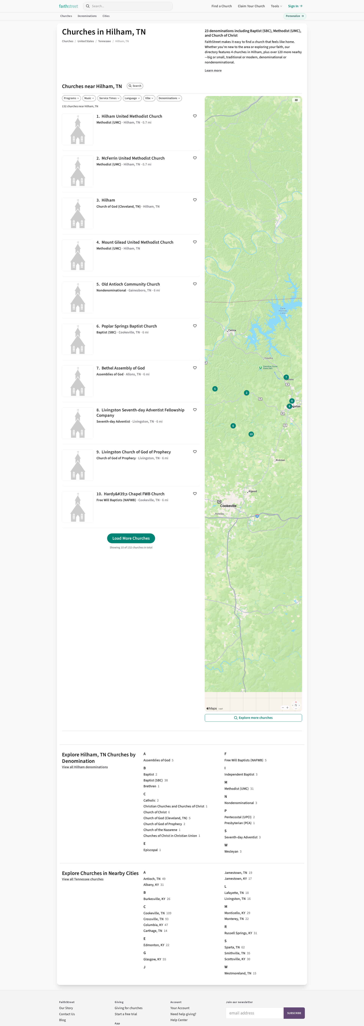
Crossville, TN (154, 919)
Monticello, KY (234, 913)
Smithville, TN (234, 953)
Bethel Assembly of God (131, 381)
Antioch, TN (152, 878)
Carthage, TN (153, 930)
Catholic (149, 800)
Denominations (87, 16)
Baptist (149, 774)
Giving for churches (129, 1008)
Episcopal (151, 850)
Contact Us (67, 1014)
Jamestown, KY (235, 878)
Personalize (295, 16)
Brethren (150, 786)
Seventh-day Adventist (240, 837)
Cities (106, 16)
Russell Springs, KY (238, 933)
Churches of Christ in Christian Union (170, 835)
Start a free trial (126, 1014)
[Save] (195, 116)
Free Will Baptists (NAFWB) (243, 760)
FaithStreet (68, 6)
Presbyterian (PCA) (238, 823)
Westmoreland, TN (237, 973)
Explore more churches (256, 717)
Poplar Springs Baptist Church (131, 339)
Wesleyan (231, 851)
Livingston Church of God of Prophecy (131, 465)
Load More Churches (131, 538)
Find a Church (222, 6)
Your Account (179, 1008)
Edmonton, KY (154, 945)
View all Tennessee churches (83, 879)
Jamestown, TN (235, 872)
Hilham (131, 213)
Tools (275, 6)
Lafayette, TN (234, 893)
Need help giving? (183, 1014)
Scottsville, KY (234, 959)
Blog (62, 1020)
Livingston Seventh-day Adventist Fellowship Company (131, 423)
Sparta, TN (232, 947)
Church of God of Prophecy (163, 824)
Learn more (213, 70)
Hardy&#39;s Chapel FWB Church (131, 507)
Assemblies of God (157, 760)
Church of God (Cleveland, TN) (165, 818)
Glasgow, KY (152, 959)
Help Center (178, 1020)
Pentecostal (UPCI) (238, 817)
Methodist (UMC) (236, 788)
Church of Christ (155, 812)
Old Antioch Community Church (131, 297)
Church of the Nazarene (160, 830)
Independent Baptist (239, 774)
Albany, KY (151, 884)
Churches (66, 16)
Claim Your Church (251, 6)
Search (137, 86)
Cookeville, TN (154, 913)
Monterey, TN (234, 919)
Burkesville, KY (154, 899)
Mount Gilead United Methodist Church (131, 255)
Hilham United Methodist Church (131, 129)
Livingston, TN (235, 898)
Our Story (66, 1008)
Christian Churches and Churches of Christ (174, 806)
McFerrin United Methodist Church (131, 171)
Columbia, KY (153, 925)
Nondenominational (239, 803)
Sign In (293, 6)
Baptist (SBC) (153, 780)
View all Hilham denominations (85, 767)
